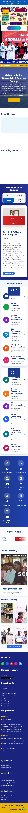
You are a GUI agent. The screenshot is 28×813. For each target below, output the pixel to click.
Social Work (6, 703)
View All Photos (13, 646)
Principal (8, 200)
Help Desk (5, 706)
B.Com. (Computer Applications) (12, 738)
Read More (13, 100)
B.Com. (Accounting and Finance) (12, 743)
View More (8, 273)
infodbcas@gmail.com (8, 780)
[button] (3, 128)
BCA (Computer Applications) (11, 727)
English (4, 688)
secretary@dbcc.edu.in (8, 783)
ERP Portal (8, 3)
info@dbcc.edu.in (9, 1)
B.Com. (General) (7, 722)
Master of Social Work (9, 751)
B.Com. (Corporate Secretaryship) (13, 724)
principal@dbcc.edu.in (8, 785)
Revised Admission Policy (20, 65)
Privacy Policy (9, 805)
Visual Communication (9, 696)
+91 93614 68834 (6, 768)
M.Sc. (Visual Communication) (11, 732)
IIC (18, 3)
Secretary (19, 195)
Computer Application (9, 693)
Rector (8, 195)
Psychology (5, 701)
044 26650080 (21, 1)
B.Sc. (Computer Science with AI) (12, 746)
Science (4, 698)
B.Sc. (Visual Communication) (11, 729)
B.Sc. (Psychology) (8, 748)
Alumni (13, 3)
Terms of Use (19, 805)
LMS (21, 3)
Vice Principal (19, 200)
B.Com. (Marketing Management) (12, 741)
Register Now (14, 28)
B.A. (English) (6, 719)
